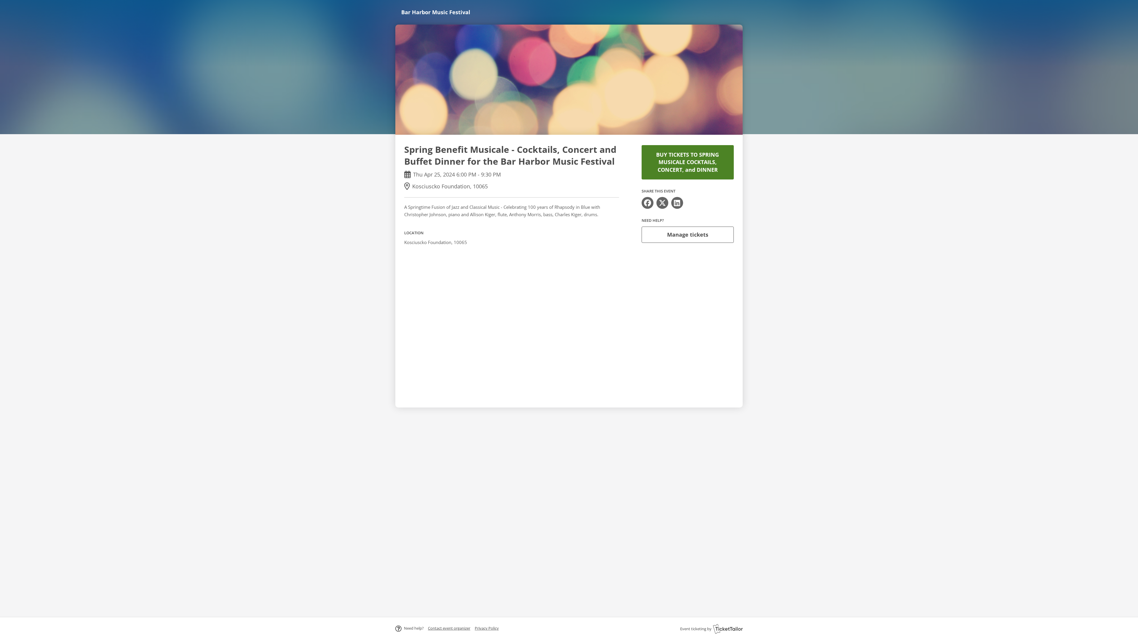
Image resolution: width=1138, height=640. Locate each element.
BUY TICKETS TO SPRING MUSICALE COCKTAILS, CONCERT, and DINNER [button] (687, 162)
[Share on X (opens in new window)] (662, 203)
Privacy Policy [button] (487, 628)
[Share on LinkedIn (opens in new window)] (677, 203)
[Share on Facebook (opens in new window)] (647, 203)
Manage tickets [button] (687, 234)
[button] (449, 628)
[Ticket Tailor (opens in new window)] (728, 628)
